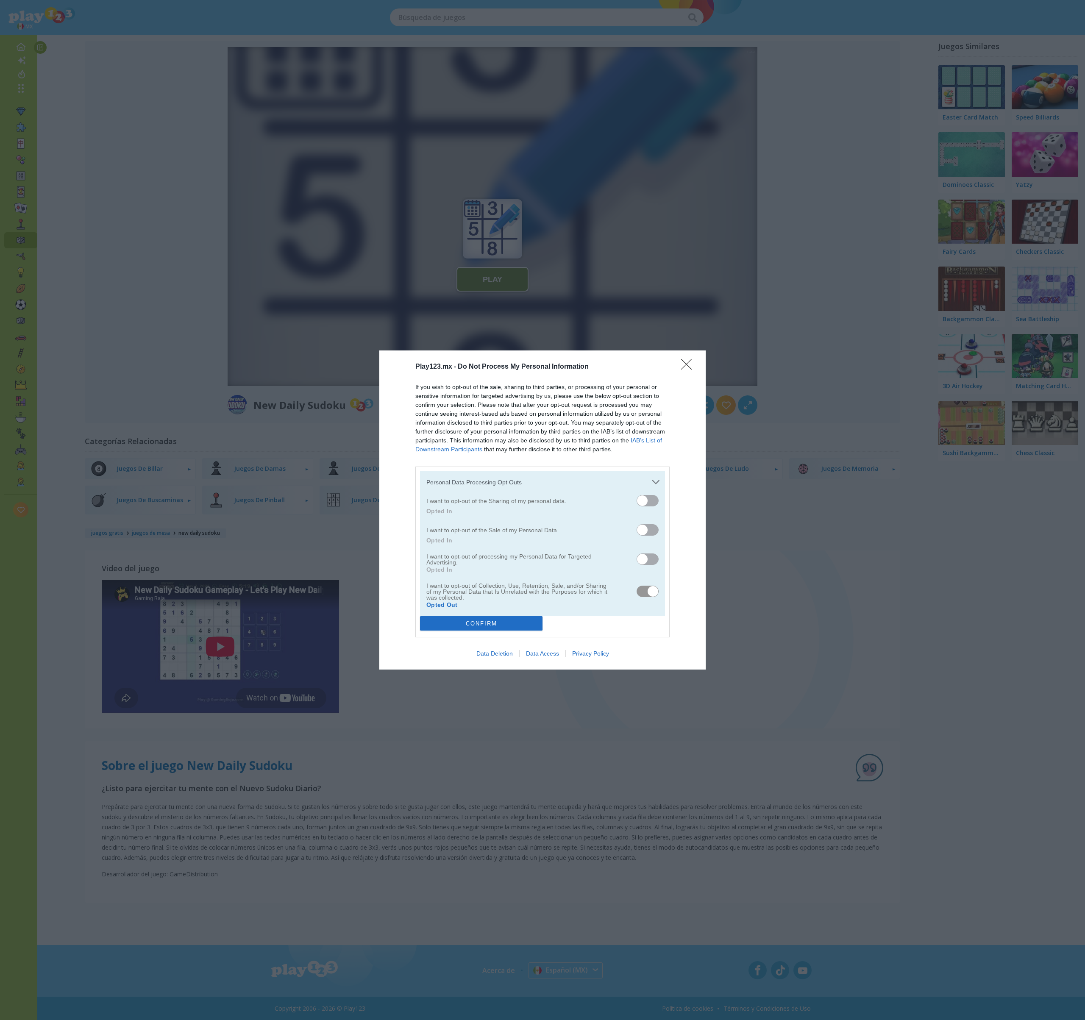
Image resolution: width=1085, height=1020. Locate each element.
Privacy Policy (590, 653)
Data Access (542, 653)
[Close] (689, 367)
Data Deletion (494, 653)
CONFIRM (481, 623)
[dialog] (542, 510)
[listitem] (542, 482)
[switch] (648, 500)
